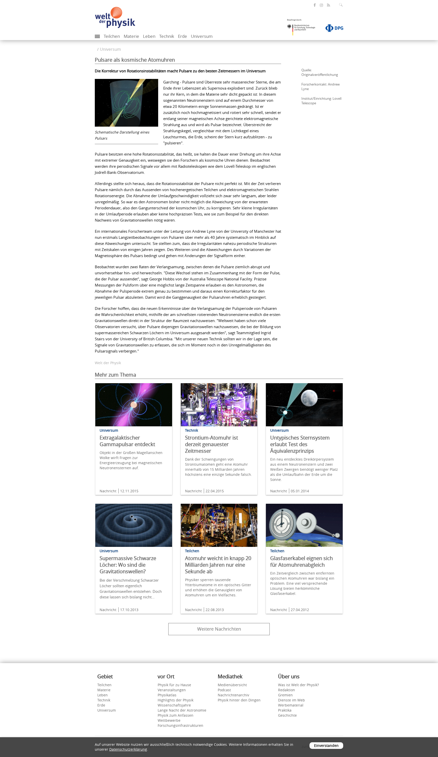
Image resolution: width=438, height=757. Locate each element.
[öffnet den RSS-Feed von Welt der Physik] (328, 5)
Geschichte (287, 715)
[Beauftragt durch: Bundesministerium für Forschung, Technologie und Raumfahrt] (303, 29)
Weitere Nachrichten (219, 629)
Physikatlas (167, 695)
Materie (131, 36)
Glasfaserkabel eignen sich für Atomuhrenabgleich (301, 561)
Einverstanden (326, 745)
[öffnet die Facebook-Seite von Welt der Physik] (315, 5)
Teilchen (112, 36)
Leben (149, 36)
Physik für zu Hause (174, 684)
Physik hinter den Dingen (239, 700)
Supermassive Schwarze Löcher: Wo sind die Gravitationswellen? (128, 565)
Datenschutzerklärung (128, 749)
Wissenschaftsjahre (174, 705)
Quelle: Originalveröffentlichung (319, 72)
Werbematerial (290, 705)
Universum (202, 36)
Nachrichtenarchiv (233, 695)
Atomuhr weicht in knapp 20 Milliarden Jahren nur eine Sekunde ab (218, 565)
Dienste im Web (291, 700)
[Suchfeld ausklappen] (342, 5)
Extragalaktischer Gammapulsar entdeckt (127, 441)
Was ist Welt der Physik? (298, 684)
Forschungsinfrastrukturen (180, 725)
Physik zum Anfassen (175, 715)
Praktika (284, 710)
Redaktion (286, 689)
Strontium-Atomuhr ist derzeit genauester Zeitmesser (211, 444)
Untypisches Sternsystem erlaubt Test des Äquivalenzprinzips (300, 444)
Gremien (285, 695)
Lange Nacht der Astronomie (182, 710)
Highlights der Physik (175, 700)
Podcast (224, 689)
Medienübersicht (232, 684)
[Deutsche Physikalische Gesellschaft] (331, 29)
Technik (166, 36)
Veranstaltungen (172, 689)
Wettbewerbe (169, 720)
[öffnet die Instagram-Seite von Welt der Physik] (321, 5)
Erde (182, 36)
